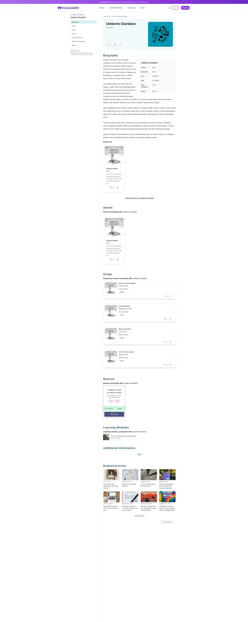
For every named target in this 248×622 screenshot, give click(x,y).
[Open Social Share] (120, 44)
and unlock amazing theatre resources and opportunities (124, 2)
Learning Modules (77, 37)
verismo (84, 53)
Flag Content (168, 522)
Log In (175, 8)
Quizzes (74, 33)
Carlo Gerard (123, 331)
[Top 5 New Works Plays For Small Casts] (149, 474)
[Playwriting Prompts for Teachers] (130, 474)
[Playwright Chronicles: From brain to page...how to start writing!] (130, 496)
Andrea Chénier (123, 289)
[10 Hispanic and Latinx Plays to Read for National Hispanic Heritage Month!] (167, 496)
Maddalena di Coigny (125, 308)
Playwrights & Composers (110, 16)
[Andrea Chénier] (114, 155)
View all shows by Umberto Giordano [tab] (139, 198)
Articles (74, 45)
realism (90, 53)
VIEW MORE (139, 516)
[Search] (169, 8)
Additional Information (78, 41)
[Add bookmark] (118, 187)
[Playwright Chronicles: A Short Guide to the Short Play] (111, 496)
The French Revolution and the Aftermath (123, 436)
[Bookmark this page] (115, 44)
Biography (75, 22)
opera (78, 53)
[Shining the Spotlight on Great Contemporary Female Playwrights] (167, 474)
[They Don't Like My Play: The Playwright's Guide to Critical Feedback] (149, 496)
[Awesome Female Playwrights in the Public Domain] (111, 474)
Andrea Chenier (123, 286)
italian (73, 53)
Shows (74, 26)
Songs (74, 30)
